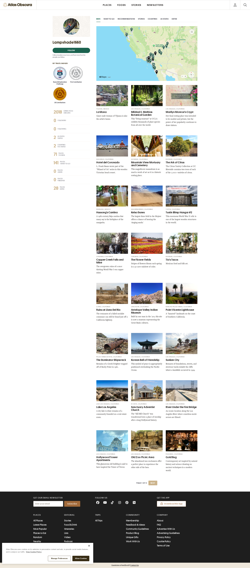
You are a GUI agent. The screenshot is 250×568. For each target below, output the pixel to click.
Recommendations (126, 19)
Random (37, 537)
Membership (132, 521)
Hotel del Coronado (108, 162)
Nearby (37, 541)
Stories (141, 19)
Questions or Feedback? (125, 565)
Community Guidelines (137, 529)
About (160, 521)
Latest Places (40, 525)
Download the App (173, 504)
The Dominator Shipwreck (111, 360)
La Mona (101, 112)
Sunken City (172, 360)
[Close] (89, 546)
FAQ (159, 525)
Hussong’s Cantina (107, 212)
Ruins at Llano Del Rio (108, 309)
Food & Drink (70, 525)
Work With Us (133, 541)
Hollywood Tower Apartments (107, 458)
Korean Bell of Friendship (145, 360)
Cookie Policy (164, 541)
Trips (98, 515)
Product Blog (132, 533)
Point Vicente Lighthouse (180, 309)
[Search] (245, 5)
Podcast (68, 541)
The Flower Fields (141, 259)
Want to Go (109, 19)
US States (164, 19)
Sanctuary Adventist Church (143, 408)
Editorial (69, 515)
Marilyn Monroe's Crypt (179, 112)
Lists (66, 533)
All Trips (98, 521)
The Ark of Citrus (175, 162)
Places (37, 515)
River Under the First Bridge (181, 407)
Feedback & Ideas (135, 525)
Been (98, 19)
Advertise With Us (166, 529)
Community (133, 515)
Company (162, 515)
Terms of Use (163, 546)
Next (153, 483)
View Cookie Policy (34, 552)
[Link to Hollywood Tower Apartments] (112, 440)
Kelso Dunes (138, 212)
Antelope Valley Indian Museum (144, 311)
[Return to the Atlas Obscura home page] (18, 5)
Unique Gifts (132, 537)
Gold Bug (171, 457)
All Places (38, 521)
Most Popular (40, 529)
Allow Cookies (81, 558)
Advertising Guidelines (168, 533)
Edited (174, 19)
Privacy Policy (164, 537)
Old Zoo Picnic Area (142, 457)
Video (67, 537)
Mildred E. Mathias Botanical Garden (141, 113)
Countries (152, 19)
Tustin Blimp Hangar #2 (179, 212)
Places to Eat (39, 533)
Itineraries (69, 529)
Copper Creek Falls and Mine (110, 261)
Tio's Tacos (172, 259)
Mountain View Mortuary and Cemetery (146, 164)
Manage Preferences (59, 558)
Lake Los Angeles (106, 407)
